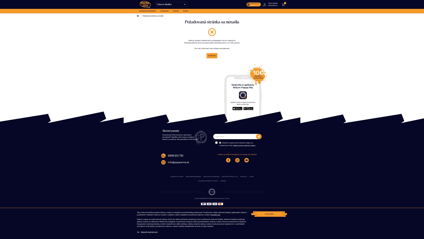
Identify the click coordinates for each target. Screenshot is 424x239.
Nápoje (176, 11)
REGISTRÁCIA (273, 5)
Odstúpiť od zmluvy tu (230, 176)
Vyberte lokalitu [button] (164, 4)
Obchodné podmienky (193, 176)
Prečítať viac (215, 215)
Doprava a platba (176, 176)
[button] (264, 4)
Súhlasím (269, 214)
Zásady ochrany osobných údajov (244, 145)
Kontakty (243, 176)
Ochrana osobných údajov (208, 181)
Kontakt (212, 56)
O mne (251, 176)
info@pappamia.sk (178, 162)
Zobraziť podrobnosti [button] (149, 232)
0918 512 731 (175, 155)
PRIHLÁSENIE (273, 3)
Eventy (186, 11)
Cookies (223, 181)
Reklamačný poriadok (211, 176)
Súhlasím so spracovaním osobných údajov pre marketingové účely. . (237, 144)
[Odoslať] (259, 136)
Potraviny (164, 11)
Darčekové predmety (147, 11)
